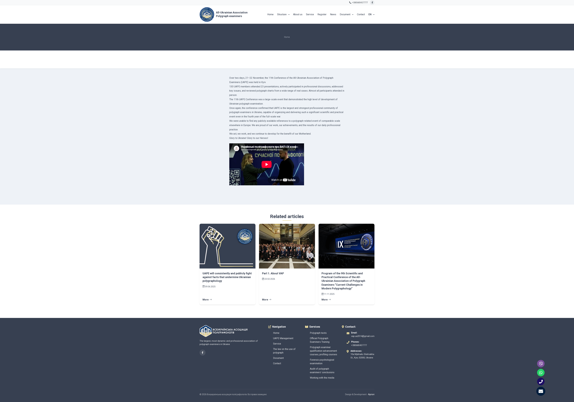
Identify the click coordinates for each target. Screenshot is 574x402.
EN (370, 14)
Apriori (371, 394)
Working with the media (322, 377)
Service (310, 14)
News (333, 14)
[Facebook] (372, 2)
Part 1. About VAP (273, 273)
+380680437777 (359, 345)
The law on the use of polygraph (284, 351)
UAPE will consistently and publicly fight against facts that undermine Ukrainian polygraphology (227, 277)
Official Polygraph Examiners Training (319, 340)
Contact (361, 14)
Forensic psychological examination (322, 361)
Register (321, 14)
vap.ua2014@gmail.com (362, 336)
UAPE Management (283, 338)
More (206, 299)
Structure (282, 14)
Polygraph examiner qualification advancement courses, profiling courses (323, 351)
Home (270, 14)
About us (297, 14)
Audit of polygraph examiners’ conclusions (322, 370)
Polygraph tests (318, 333)
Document (345, 14)
